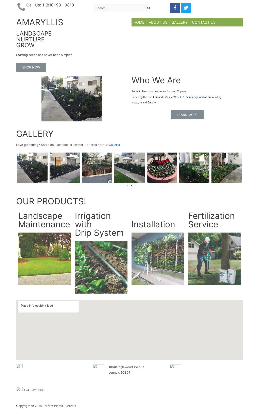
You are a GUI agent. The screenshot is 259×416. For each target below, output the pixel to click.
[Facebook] (175, 8)
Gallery (180, 22)
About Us (158, 22)
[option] (32, 168)
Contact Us (203, 22)
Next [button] (237, 167)
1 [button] (127, 186)
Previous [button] (22, 167)
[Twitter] (186, 8)
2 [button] (132, 186)
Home (139, 22)
